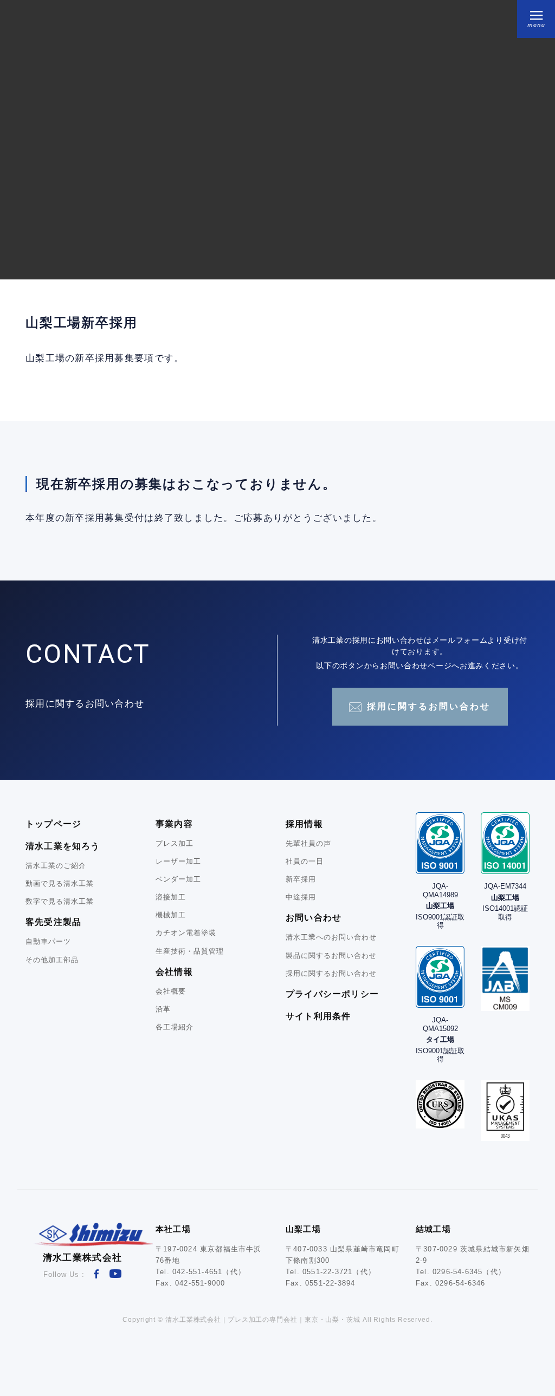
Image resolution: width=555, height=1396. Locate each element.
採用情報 (304, 824)
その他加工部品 (52, 960)
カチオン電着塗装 (186, 933)
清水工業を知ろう (62, 846)
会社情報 (174, 971)
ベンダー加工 (178, 879)
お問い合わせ (313, 917)
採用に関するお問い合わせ (429, 706)
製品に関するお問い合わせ (331, 955)
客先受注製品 (53, 922)
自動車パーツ (48, 941)
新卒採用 (301, 879)
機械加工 (171, 915)
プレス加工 (174, 843)
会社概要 (171, 991)
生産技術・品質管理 (190, 951)
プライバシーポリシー (332, 994)
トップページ (53, 824)
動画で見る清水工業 (59, 883)
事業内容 (174, 824)
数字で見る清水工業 (59, 901)
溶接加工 (171, 897)
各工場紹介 (174, 1027)
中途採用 (301, 897)
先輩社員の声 (308, 843)
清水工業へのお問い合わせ (331, 937)
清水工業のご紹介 (55, 866)
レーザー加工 (178, 861)
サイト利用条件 (318, 1016)
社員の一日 (305, 861)
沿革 (163, 1009)
